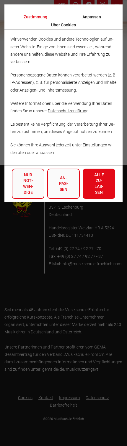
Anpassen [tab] (91, 17)
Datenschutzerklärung (68, 110)
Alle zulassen (99, 183)
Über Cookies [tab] (63, 25)
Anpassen (63, 183)
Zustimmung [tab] (35, 17)
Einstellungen (95, 145)
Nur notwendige (28, 183)
